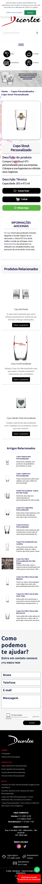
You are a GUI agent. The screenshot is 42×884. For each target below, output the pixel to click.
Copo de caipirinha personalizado (24, 509)
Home (4, 91)
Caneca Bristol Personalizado (13, 772)
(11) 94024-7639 (10, 662)
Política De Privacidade (10, 757)
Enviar (32, 723)
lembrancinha (10, 244)
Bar (12, 54)
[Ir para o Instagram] (19, 846)
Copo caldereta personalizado (23, 474)
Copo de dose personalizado (22, 526)
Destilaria (15, 62)
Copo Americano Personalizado (14, 766)
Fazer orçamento (21, 325)
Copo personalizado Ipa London (26, 543)
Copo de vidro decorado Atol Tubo (27, 595)
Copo (8, 233)
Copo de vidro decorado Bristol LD (27, 612)
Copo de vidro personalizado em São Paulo (25, 561)
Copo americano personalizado (23, 457)
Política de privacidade (14, 12)
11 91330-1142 (27, 821)
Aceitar (30, 12)
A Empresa (5, 753)
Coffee (36, 54)
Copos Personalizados (23, 91)
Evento (36, 62)
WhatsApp (23, 207)
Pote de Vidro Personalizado (12, 776)
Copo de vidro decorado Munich (27, 578)
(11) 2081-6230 (24, 816)
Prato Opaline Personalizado (13, 769)
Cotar (24, 199)
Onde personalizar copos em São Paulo (27, 491)
